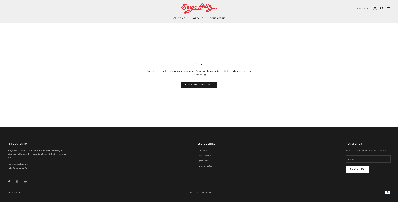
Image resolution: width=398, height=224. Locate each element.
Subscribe (357, 169)
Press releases (205, 155)
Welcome (179, 18)
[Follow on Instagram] (17, 181)
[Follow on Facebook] (9, 181)
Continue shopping (199, 84)
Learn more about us (17, 164)
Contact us (218, 18)
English (360, 8)
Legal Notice (204, 160)
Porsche (198, 18)
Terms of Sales (205, 165)
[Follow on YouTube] (25, 181)
